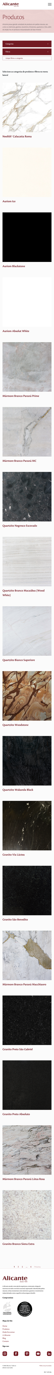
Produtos (6, 1329)
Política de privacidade (45, 1365)
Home (5, 1326)
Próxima (37, 1267)
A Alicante (6, 1335)
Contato (6, 1341)
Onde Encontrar (9, 1332)
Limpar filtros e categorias (14, 58)
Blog (4, 1338)
